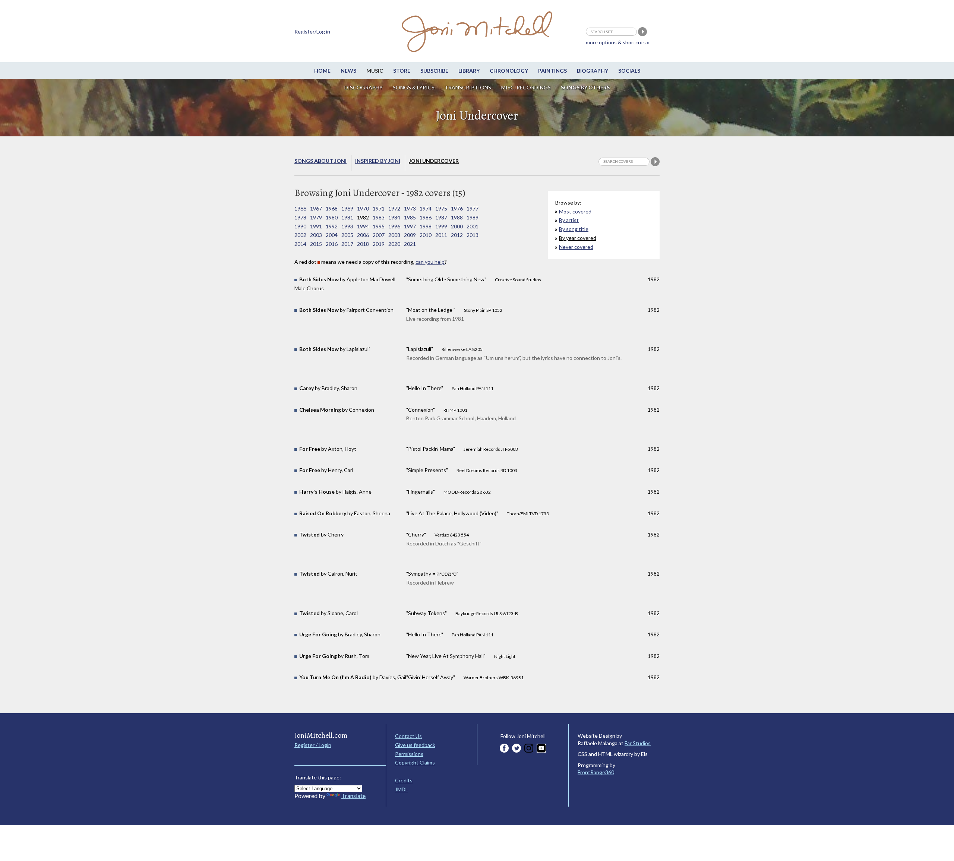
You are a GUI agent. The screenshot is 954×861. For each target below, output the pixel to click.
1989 (472, 217)
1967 (316, 208)
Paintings (552, 70)
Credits (404, 780)
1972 (394, 208)
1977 (472, 208)
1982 (363, 217)
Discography (363, 87)
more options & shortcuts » (617, 42)
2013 (472, 235)
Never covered (576, 247)
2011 (441, 235)
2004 (332, 235)
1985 (410, 217)
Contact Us (408, 736)
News (348, 70)
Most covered (575, 211)
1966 (300, 208)
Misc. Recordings (526, 87)
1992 (332, 226)
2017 (347, 244)
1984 (394, 217)
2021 (410, 244)
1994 (363, 226)
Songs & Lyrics (414, 87)
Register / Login (312, 745)
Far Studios (638, 743)
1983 (379, 217)
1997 (410, 226)
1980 (332, 217)
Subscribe (434, 70)
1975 (441, 208)
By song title (573, 229)
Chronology (509, 70)
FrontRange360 (596, 772)
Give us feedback (415, 745)
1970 (363, 208)
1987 (441, 217)
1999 (441, 226)
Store (401, 70)
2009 (410, 235)
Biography (592, 70)
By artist (569, 220)
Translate (353, 795)
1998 (426, 226)
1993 (347, 226)
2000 (457, 226)
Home (322, 70)
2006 (363, 235)
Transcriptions (468, 87)
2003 (316, 235)
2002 (300, 235)
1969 (347, 208)
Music (374, 70)
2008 (394, 235)
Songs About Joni (320, 161)
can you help (430, 262)
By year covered (577, 238)
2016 (332, 244)
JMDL (401, 789)
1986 (426, 217)
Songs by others (585, 87)
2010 (426, 235)
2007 (379, 235)
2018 (363, 244)
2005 (347, 235)
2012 (457, 235)
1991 (316, 226)
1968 (332, 208)
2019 (379, 244)
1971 (379, 208)
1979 (316, 217)
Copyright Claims (415, 762)
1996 (394, 226)
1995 (379, 226)
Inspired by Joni (377, 161)
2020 (394, 244)
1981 (347, 217)
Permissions (409, 754)
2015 (316, 244)
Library (469, 70)
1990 (300, 226)
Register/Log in (312, 31)
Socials (629, 70)
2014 (300, 244)
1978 (300, 217)
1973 (410, 208)
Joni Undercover (434, 161)
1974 (426, 208)
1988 (457, 217)
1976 (457, 208)
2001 (472, 226)
